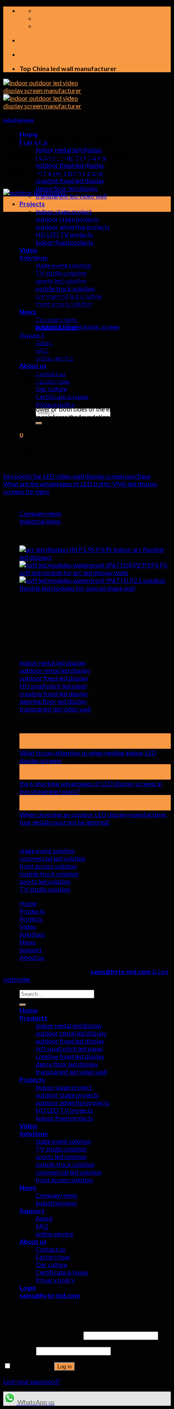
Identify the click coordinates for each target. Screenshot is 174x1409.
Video (28, 250)
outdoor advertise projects (73, 1102)
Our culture (51, 388)
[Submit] (39, 423)
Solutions (32, 934)
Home (28, 903)
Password (19, 1350)
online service (54, 1233)
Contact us (51, 1249)
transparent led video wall (71, 196)
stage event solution (47, 850)
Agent (44, 1218)
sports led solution (44, 881)
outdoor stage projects (67, 1095)
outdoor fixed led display (53, 678)
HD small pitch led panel (53, 685)
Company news (40, 513)
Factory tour (53, 1256)
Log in (64, 1367)
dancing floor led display (53, 701)
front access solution (48, 866)
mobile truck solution (65, 288)
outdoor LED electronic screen (77, 326)
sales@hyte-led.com (120, 971)
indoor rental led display (52, 662)
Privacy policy (55, 1280)
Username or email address (42, 1335)
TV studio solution (44, 889)
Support (30, 949)
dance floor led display (67, 188)
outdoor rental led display (54, 670)
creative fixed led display (70, 180)
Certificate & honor (62, 1272)
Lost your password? (31, 1381)
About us (33, 365)
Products (32, 911)
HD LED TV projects (64, 1110)
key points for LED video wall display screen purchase (77, 476)
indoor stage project (64, 211)
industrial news (18, 120)
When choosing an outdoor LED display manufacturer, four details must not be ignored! (93, 818)
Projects (32, 203)
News (27, 311)
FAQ (42, 1226)
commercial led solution (52, 858)
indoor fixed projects (64, 242)
